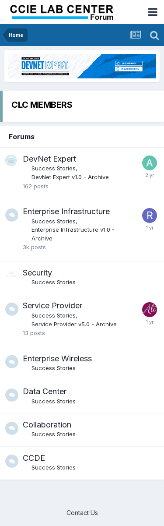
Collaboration (47, 424)
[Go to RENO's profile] (149, 215)
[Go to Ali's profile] (149, 309)
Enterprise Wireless (57, 358)
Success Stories (53, 168)
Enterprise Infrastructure (66, 211)
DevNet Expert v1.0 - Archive (70, 176)
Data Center (44, 391)
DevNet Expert (49, 158)
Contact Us (82, 512)
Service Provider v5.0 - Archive (74, 324)
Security (37, 272)
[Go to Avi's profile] (149, 162)
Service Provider (52, 305)
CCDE (34, 457)
